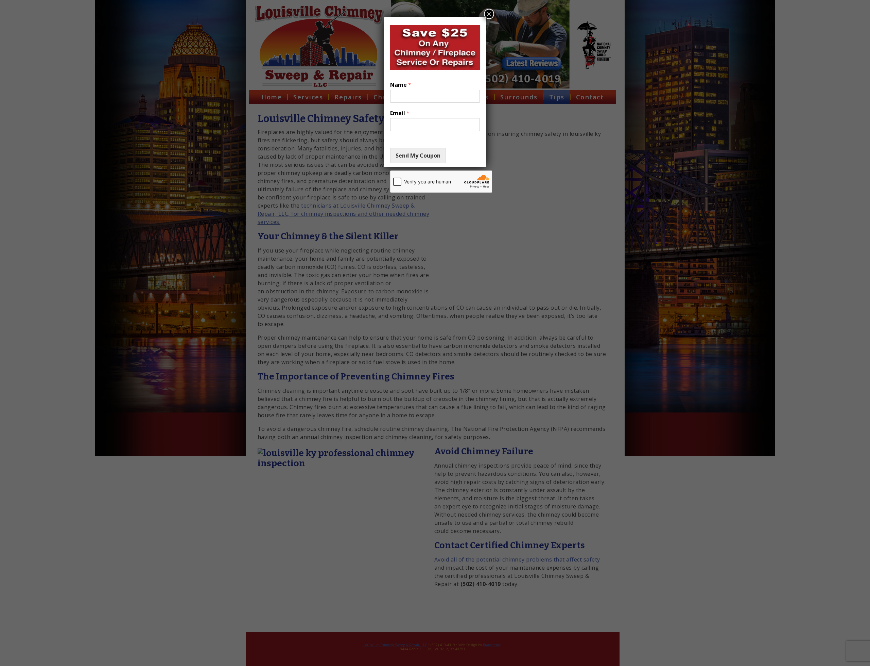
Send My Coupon (418, 155)
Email (400, 113)
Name (400, 84)
